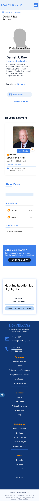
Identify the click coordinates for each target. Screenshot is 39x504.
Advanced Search (19, 429)
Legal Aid (19, 397)
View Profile (23, 151)
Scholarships (19, 410)
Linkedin (19, 460)
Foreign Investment (23, 71)
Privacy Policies (23, 499)
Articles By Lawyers (19, 406)
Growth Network (19, 383)
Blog (19, 415)
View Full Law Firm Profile (19, 308)
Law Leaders (19, 379)
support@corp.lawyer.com (21, 341)
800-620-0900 (16, 351)
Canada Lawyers (19, 446)
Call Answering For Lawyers (19, 370)
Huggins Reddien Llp (16, 61)
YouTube (19, 478)
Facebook (19, 469)
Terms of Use (17, 497)
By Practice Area (19, 437)
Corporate (10, 64)
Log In (19, 366)
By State (19, 433)
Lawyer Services (19, 361)
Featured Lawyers (19, 442)
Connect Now (19, 101)
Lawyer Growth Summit (19, 375)
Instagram (19, 464)
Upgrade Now (19, 260)
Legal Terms (19, 402)
